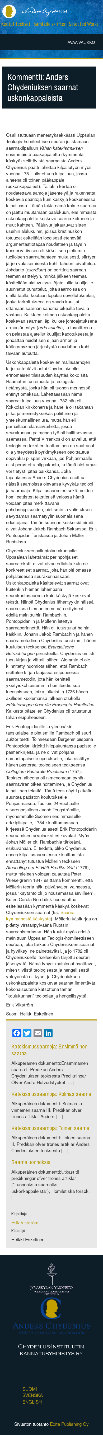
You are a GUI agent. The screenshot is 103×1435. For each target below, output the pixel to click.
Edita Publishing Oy (69, 1423)
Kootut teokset (15, 23)
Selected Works (84, 23)
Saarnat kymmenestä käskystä (41, 915)
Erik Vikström (24, 1222)
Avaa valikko (81, 42)
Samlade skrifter (50, 23)
